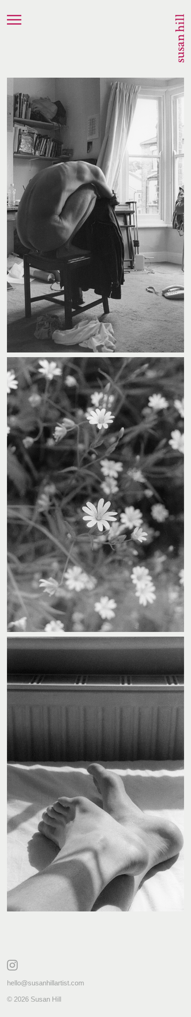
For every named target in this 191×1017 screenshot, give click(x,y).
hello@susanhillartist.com (45, 983)
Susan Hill (179, 38)
